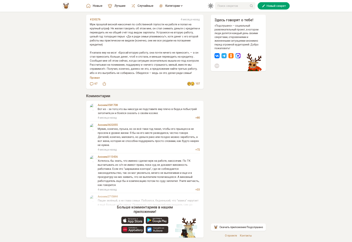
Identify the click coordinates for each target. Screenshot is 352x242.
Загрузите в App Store (132, 220)
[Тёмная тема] (211, 6)
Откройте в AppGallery (132, 229)
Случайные (145, 6)
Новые (97, 6)
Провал (95, 77)
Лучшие (119, 6)
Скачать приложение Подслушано (241, 227)
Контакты (246, 235)
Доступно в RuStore (157, 229)
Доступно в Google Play (157, 220)
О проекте (231, 235)
